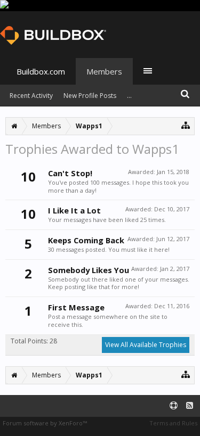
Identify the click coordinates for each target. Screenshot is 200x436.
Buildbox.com (41, 71)
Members (104, 71)
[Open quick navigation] (185, 125)
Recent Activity (31, 95)
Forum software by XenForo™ (45, 423)
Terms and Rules (173, 423)
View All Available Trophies (145, 344)
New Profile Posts (89, 95)
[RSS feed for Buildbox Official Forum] (189, 406)
